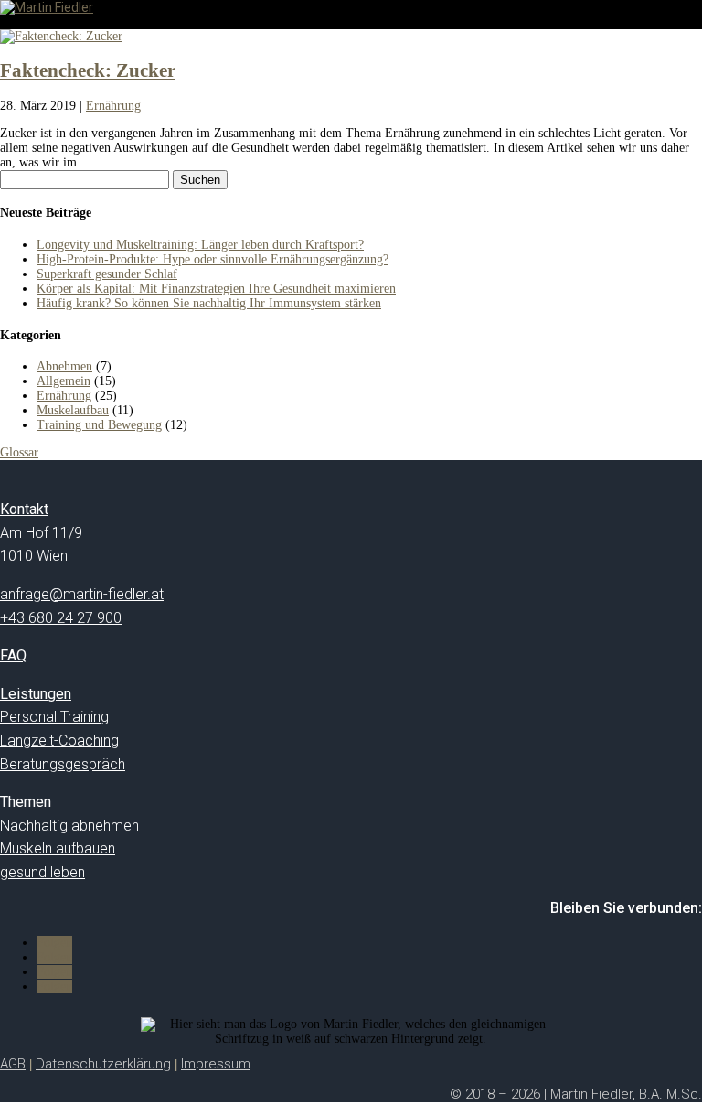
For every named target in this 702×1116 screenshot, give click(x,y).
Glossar (19, 452)
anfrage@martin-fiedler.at (82, 594)
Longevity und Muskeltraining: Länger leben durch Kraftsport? (200, 245)
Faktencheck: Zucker (88, 70)
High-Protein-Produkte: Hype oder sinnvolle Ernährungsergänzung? (212, 259)
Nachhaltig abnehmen (69, 825)
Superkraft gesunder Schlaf (107, 274)
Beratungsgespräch (62, 764)
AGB (13, 1064)
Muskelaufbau (73, 410)
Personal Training (54, 716)
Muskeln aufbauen (57, 848)
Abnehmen (64, 366)
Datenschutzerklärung (103, 1064)
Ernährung (113, 106)
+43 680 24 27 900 (61, 618)
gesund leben (42, 872)
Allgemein (63, 381)
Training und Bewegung (99, 425)
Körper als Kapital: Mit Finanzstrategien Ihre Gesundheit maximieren (216, 288)
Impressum (215, 1064)
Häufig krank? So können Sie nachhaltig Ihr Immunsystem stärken (209, 303)
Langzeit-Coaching (59, 740)
